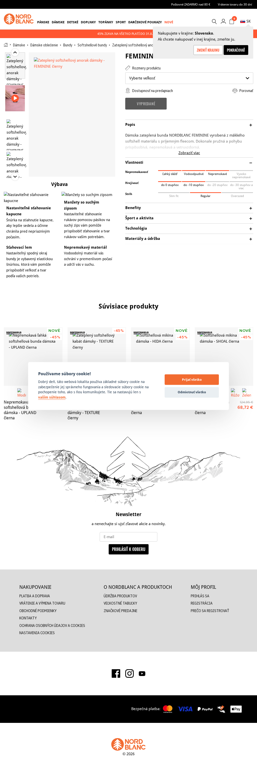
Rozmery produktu (146, 68)
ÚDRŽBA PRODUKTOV (120, 596)
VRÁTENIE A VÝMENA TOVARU (42, 603)
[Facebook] (116, 673)
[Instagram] (129, 673)
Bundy (67, 45)
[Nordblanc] (19, 19)
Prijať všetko (192, 379)
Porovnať (246, 90)
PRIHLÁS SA (200, 596)
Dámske (58, 22)
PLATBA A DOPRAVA (34, 596)
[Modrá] (21, 392)
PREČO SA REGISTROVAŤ (210, 610)
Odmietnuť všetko (192, 392)
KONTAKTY (28, 618)
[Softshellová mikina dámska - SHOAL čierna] (224, 356)
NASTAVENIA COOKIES (37, 632)
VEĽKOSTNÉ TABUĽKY (120, 603)
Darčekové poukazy (145, 22)
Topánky (105, 22)
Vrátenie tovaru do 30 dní (235, 4)
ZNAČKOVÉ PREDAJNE (120, 610)
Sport (121, 22)
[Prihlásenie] (223, 21)
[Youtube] (142, 673)
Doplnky (88, 22)
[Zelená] (246, 392)
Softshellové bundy (92, 45)
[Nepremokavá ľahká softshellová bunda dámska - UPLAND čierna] (33, 356)
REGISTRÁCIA (202, 603)
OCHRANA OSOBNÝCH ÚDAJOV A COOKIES (52, 625)
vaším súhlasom (52, 397)
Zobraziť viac (189, 152)
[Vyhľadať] (214, 22)
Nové (168, 22)
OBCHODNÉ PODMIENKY (37, 610)
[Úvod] (6, 45)
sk (248, 21)
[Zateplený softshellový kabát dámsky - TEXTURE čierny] (97, 356)
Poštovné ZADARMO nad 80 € (190, 4)
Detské (72, 22)
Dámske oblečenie (44, 45)
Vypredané (146, 103)
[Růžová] (235, 392)
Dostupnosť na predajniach (152, 90)
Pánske (43, 22)
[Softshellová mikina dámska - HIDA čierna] (160, 356)
